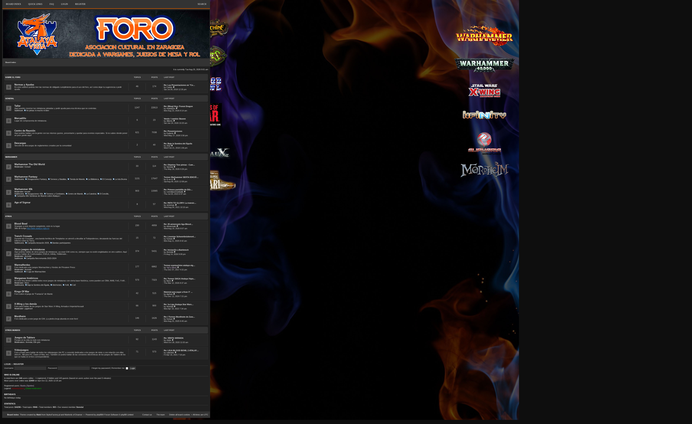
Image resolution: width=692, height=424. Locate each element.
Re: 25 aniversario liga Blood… (178, 224)
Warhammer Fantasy (25, 176)
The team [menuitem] (160, 415)
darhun (170, 294)
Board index (10, 62)
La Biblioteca (93, 179)
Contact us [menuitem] (147, 415)
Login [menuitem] (64, 4)
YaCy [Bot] (172, 267)
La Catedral (91, 194)
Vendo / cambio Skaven (175, 119)
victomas (170, 205)
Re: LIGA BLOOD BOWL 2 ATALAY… (181, 350)
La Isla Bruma (121, 179)
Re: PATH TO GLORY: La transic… (180, 203)
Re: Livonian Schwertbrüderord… (180, 236)
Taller (17, 106)
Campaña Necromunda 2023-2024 (41, 258)
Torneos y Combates (55, 194)
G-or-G (170, 179)
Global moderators (33, 388)
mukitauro (171, 108)
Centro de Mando (75, 194)
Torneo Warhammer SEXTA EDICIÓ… (181, 177)
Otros (8, 216)
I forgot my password (100, 368)
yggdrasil (28, 308)
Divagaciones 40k (35, 194)
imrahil (27, 192)
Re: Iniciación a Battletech (176, 250)
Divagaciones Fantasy (37, 179)
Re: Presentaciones (173, 131)
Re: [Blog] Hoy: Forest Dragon (178, 106)
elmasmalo (171, 226)
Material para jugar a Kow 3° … (178, 292)
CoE (74, 285)
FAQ (52, 4)
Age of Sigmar (22, 202)
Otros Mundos (12, 330)
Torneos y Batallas (58, 179)
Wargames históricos (26, 278)
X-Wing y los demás (25, 304)
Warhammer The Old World (29, 164)
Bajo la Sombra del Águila (38, 285)
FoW (67, 285)
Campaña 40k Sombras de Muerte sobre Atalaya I (38, 196)
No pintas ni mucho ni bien (37, 110)
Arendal (28, 256)
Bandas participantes (61, 243)
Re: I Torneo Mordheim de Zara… (179, 317)
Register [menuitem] (80, 4)
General (9, 98)
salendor (170, 353)
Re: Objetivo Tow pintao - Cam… (179, 165)
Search (202, 4)
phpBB (99, 415)
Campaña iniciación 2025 (38, 243)
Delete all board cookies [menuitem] (179, 415)
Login (7, 364)
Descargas (20, 143)
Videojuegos (21, 350)
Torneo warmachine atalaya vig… (179, 265)
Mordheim (20, 316)
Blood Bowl (20, 223)
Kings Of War (21, 291)
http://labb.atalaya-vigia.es (38, 228)
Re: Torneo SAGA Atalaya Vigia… (179, 279)
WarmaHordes (22, 265)
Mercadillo (20, 118)
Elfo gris (36, 342)
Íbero (27, 283)
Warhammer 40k (23, 189)
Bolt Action (56, 285)
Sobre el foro (12, 77)
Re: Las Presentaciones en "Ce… (179, 85)
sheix (169, 340)
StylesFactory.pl (53, 415)
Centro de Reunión (24, 130)
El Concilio (103, 194)
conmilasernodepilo (175, 192)
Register (19, 364)
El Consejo (107, 179)
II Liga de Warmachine (36, 272)
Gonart (28, 167)
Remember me (118, 368)
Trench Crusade (23, 236)
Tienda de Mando (77, 179)
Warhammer (11, 157)
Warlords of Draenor (73, 415)
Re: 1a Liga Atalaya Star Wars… (179, 304)
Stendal (170, 167)
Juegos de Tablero (24, 337)
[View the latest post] (174, 87)
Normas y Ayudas (24, 84)
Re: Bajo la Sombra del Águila (178, 143)
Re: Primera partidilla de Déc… (178, 190)
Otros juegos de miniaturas (29, 249)
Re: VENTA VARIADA (173, 338)
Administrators (18, 388)
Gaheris (170, 133)
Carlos (169, 87)
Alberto (170, 121)
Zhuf (168, 146)
